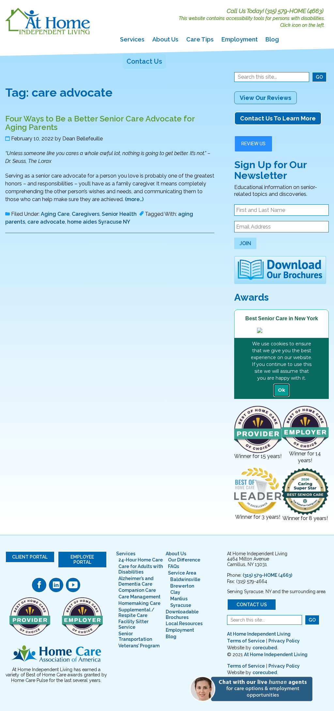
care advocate (46, 222)
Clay (175, 592)
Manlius (179, 598)
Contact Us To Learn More (278, 118)
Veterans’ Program (138, 645)
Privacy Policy (284, 640)
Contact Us (144, 61)
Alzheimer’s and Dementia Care (135, 581)
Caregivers (85, 214)
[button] (254, 689)
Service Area (182, 573)
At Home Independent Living (259, 634)
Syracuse (180, 605)
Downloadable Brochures (182, 614)
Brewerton (182, 586)
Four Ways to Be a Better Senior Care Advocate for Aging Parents (100, 123)
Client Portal (30, 557)
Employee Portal (82, 559)
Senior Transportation (135, 636)
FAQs (173, 566)
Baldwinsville (185, 579)
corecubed (264, 647)
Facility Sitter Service (133, 624)
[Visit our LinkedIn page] (56, 585)
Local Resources (184, 623)
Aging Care (55, 214)
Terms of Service (246, 640)
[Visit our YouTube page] (73, 585)
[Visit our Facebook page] (39, 585)
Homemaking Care (139, 603)
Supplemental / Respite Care (136, 612)
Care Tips (200, 39)
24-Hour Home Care (140, 559)
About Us (165, 39)
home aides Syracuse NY (98, 222)
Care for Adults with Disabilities (140, 569)
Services (132, 39)
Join (245, 243)
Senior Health (119, 214)
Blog (272, 39)
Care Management (139, 596)
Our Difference (184, 559)
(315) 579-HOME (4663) (294, 11)
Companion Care (137, 590)
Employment (239, 39)
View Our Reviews (265, 97)
